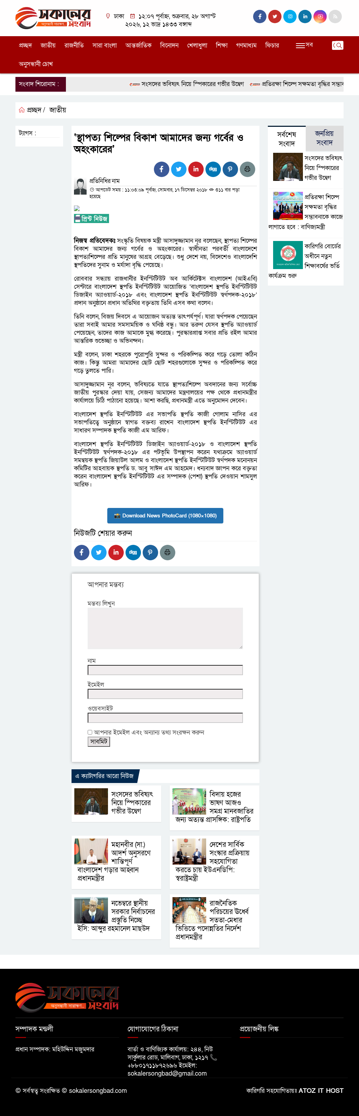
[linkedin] (305, 16)
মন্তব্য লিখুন (101, 604)
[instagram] (290, 16)
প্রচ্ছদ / (35, 110)
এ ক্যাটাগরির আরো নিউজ (104, 776)
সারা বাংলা (105, 45)
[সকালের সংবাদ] (53, 18)
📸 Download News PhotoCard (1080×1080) (165, 515)
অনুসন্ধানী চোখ (36, 64)
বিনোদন (169, 45)
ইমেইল (96, 685)
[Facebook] (161, 169)
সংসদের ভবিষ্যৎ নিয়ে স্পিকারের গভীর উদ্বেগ (180, 84)
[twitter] (275, 16)
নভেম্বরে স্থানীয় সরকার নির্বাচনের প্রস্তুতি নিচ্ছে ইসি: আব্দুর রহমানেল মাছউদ (116, 916)
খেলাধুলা (197, 45)
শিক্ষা (222, 45)
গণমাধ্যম (246, 45)
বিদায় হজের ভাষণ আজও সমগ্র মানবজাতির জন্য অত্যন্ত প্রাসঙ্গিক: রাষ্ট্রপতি (214, 807)
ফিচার (272, 45)
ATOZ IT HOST (321, 1091)
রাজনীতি (74, 45)
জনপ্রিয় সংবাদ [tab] (324, 138)
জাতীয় (48, 45)
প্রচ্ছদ (25, 45)
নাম (92, 661)
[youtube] (320, 16)
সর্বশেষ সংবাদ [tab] (286, 139)
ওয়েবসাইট (100, 709)
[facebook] (259, 16)
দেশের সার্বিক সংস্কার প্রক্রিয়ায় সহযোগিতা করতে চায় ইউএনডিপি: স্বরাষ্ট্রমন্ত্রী (213, 861)
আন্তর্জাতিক (138, 45)
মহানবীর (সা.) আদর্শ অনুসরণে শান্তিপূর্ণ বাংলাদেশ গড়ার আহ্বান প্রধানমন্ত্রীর (114, 861)
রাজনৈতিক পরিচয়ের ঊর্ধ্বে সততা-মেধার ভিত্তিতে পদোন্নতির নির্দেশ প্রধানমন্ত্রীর (212, 920)
